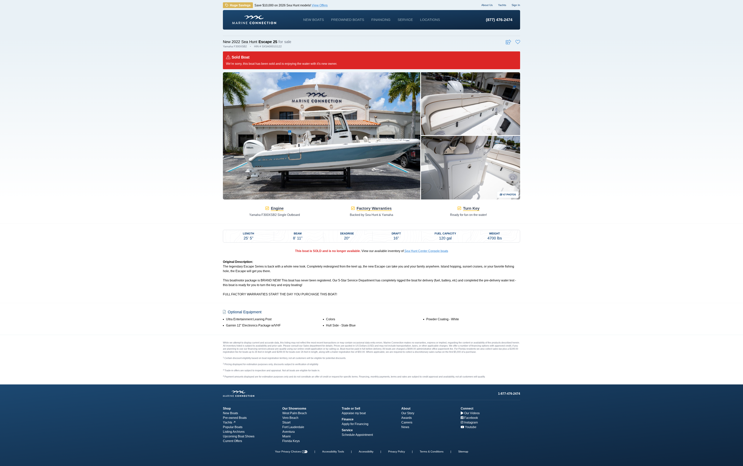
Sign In (516, 5)
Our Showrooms (294, 408)
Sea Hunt (249, 42)
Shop (227, 408)
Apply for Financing (355, 424)
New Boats (313, 20)
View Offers (320, 5)
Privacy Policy (396, 451)
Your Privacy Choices (288, 451)
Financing (380, 20)
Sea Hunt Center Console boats (426, 251)
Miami (286, 436)
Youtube (470, 427)
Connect (467, 408)
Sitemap (463, 451)
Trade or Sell (351, 408)
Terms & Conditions (431, 451)
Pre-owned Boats (235, 417)
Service (405, 20)
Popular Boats (232, 427)
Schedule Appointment (357, 434)
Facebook (470, 417)
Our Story (407, 413)
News (405, 427)
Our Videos (471, 413)
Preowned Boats (347, 20)
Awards (406, 417)
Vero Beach (290, 417)
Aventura (288, 431)
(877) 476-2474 (499, 20)
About (405, 408)
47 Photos (509, 194)
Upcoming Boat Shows (238, 436)
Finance (348, 419)
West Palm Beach (294, 413)
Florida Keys (291, 441)
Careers (406, 422)
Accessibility (366, 451)
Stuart (286, 422)
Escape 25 (268, 42)
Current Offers (232, 441)
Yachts (502, 5)
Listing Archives (234, 431)
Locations (430, 20)
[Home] (254, 19)
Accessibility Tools (333, 451)
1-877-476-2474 (509, 393)
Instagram (470, 422)
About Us (487, 5)
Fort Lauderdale (293, 427)
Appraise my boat (354, 413)
